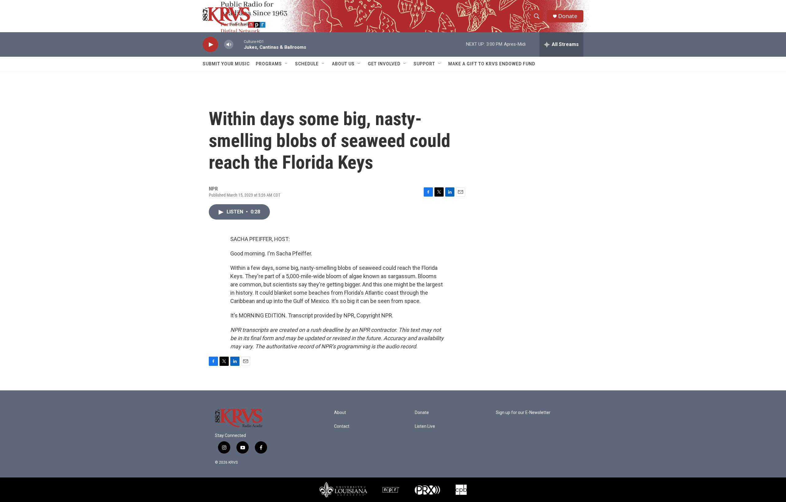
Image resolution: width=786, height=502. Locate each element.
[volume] (229, 45)
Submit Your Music (226, 63)
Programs (269, 63)
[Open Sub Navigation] (286, 63)
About (340, 412)
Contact (341, 426)
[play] (210, 44)
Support (424, 63)
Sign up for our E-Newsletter (523, 412)
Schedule (307, 63)
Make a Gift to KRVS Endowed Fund (491, 63)
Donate (567, 16)
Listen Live (425, 426)
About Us (343, 63)
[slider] (238, 44)
